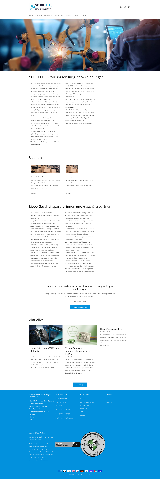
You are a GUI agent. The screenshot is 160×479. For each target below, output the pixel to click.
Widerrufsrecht (84, 405)
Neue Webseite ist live (111, 328)
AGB (81, 412)
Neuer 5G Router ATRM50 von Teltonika (45, 349)
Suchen (82, 399)
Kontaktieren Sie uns (80, 307)
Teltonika (109, 402)
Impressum (83, 408)
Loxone (108, 399)
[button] (38, 15)
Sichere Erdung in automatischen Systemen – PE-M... (78, 351)
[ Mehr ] (33, 194)
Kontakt (82, 415)
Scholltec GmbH (77, 474)
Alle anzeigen (80, 385)
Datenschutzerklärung (87, 402)
